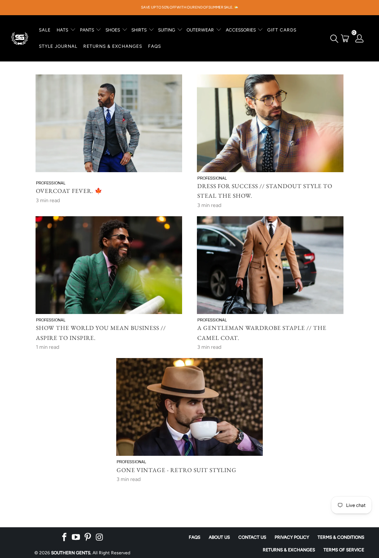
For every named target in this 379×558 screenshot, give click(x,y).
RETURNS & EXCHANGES (112, 46)
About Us (219, 537)
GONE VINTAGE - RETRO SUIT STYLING (177, 470)
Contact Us (252, 537)
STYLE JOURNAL (58, 46)
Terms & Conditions (341, 537)
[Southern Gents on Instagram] (99, 537)
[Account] (360, 38)
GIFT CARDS (281, 30)
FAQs (154, 46)
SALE (45, 30)
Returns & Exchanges (289, 549)
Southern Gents (70, 552)
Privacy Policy (292, 537)
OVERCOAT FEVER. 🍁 (69, 191)
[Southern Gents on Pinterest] (88, 537)
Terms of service (343, 549)
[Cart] (345, 38)
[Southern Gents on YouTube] (76, 537)
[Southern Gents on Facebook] (64, 537)
